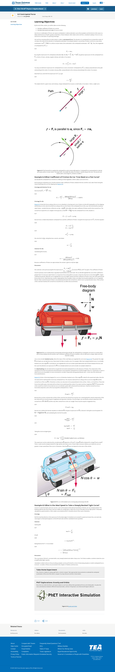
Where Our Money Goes (65, 649)
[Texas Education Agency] (95, 648)
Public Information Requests (30, 654)
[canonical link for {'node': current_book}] (88, 9)
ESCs (41, 646)
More (62, 3)
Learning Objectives (16, 24)
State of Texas (44, 649)
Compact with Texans (28, 643)
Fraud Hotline (26, 649)
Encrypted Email (27, 646)
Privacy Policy (15, 654)
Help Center (14, 646)
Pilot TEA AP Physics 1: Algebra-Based (30, 9)
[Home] (20, 3)
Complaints (25, 651)
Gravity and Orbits (72, 606)
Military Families (63, 646)
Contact (13, 649)
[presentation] (46, 43)
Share (46, 621)
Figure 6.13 (89, 359)
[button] (102, 3)
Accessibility (14, 651)
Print (38, 621)
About (54, 3)
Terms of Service (16, 657)
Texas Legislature (45, 651)
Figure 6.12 (60, 184)
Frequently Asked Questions (48, 643)
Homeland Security (46, 654)
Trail (59, 643)
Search (84, 3)
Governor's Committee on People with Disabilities (73, 654)
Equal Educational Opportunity (67, 651)
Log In (94, 3)
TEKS (46, 3)
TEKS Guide (38, 3)
